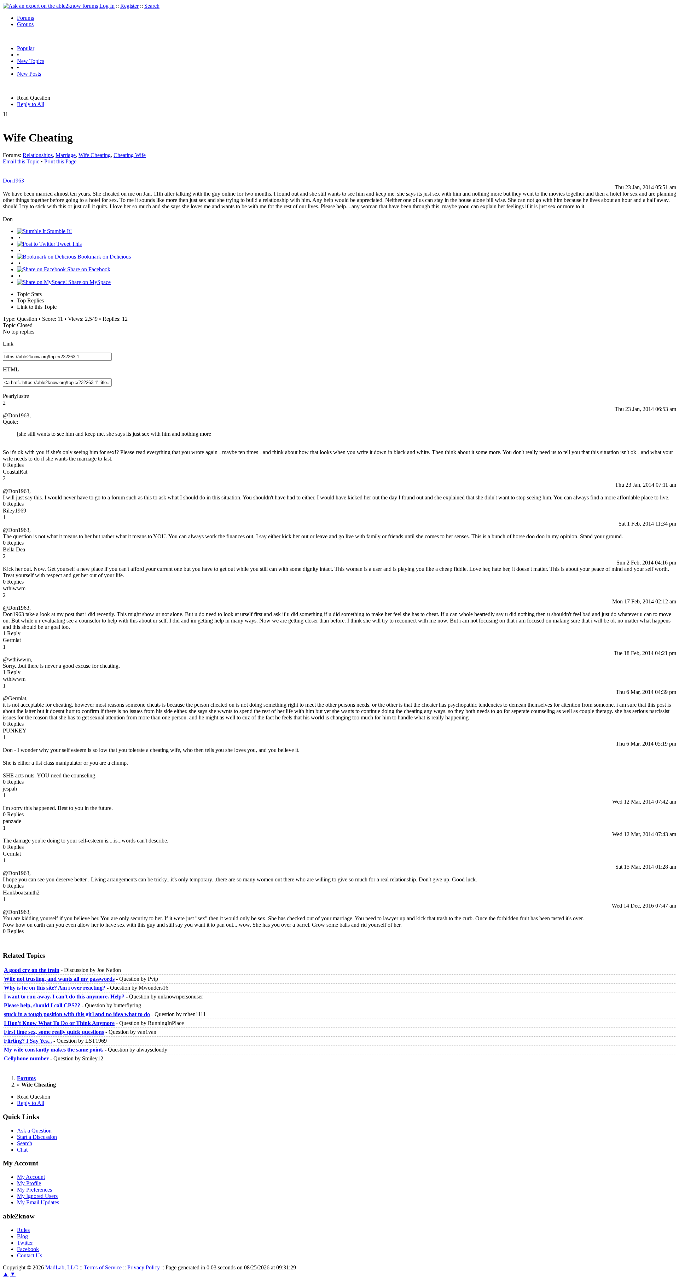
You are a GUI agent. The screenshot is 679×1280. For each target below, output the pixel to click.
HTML (11, 369)
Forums (25, 18)
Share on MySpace (89, 282)
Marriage (66, 155)
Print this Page (60, 161)
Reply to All (30, 104)
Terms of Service (103, 1267)
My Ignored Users (37, 1196)
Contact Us (29, 1255)
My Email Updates (38, 1202)
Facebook (28, 1249)
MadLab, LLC (61, 1267)
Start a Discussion (37, 1137)
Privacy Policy (143, 1267)
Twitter (25, 1243)
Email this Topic (21, 161)
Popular (25, 48)
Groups (25, 24)
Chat (22, 1150)
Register (129, 6)
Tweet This (68, 244)
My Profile (29, 1183)
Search (151, 6)
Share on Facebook (88, 269)
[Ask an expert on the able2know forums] (50, 6)
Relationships (38, 155)
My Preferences (34, 1190)
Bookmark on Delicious (103, 257)
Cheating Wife (130, 155)
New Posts (29, 74)
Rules (23, 1230)
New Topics (30, 61)
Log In (107, 6)
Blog (22, 1236)
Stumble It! (59, 231)
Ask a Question (34, 1131)
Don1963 (13, 181)
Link (8, 344)
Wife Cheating (95, 155)
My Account (31, 1177)
